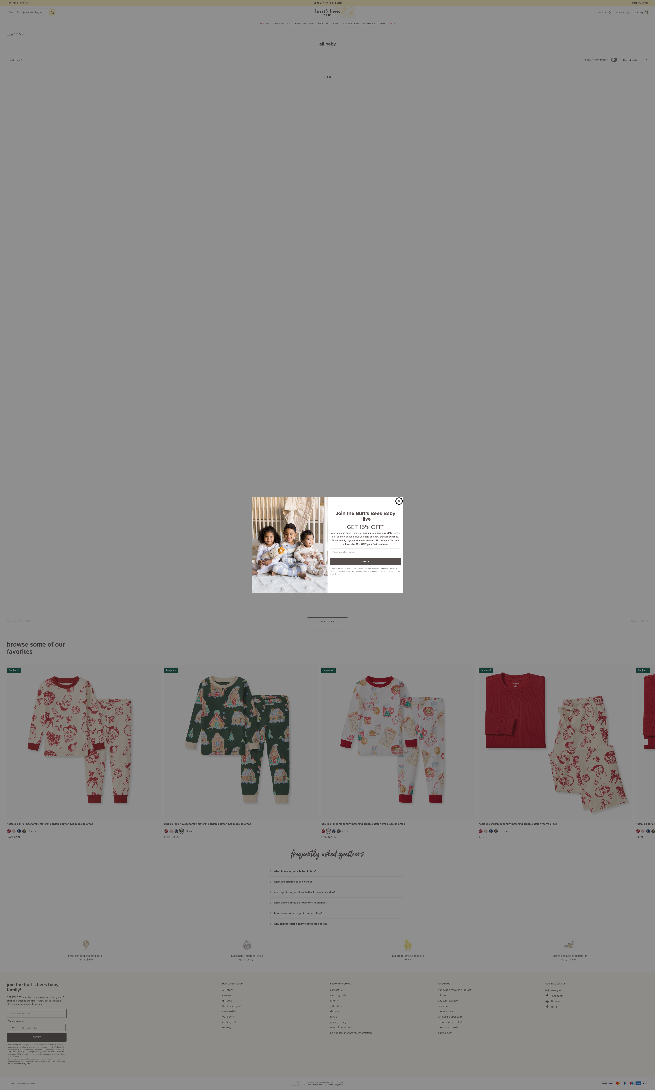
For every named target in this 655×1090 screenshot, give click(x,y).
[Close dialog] (399, 501)
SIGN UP (365, 561)
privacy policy (378, 571)
